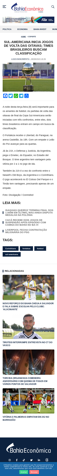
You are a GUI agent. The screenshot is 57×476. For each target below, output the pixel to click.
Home (23, 37)
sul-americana (11, 254)
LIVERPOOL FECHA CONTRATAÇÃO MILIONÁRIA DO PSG (26, 231)
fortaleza (26, 248)
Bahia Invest (40, 29)
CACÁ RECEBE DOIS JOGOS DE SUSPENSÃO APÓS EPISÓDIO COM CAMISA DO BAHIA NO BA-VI (25, 222)
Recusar (34, 472)
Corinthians (10, 248)
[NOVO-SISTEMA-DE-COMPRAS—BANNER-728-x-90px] (28, 20)
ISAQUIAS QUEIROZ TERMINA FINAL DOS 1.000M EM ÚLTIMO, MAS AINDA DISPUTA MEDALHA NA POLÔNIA (29, 212)
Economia (22, 29)
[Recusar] (53, 469)
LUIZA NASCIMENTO (20, 59)
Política (7, 29)
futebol (40, 248)
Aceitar (24, 472)
